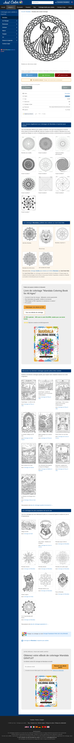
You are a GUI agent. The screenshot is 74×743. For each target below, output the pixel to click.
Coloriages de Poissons (46, 438)
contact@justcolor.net (52, 737)
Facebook (32, 719)
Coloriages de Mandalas (63, 543)
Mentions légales (41, 723)
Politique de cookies (50, 723)
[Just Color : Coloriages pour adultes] (13, 2)
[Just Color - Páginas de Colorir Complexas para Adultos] (42, 726)
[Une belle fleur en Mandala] (29, 240)
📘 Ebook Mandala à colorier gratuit (8, 50)
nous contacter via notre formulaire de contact (29, 737)
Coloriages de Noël (28, 533)
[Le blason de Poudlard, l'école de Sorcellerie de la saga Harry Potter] (45, 539)
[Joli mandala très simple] (46, 265)
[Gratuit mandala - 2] (45, 150)
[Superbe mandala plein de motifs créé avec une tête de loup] (46, 246)
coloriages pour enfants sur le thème (44, 270)
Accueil (3, 7)
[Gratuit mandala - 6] (63, 190)
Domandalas (67, 93)
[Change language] (72, 2)
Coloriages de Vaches (29, 467)
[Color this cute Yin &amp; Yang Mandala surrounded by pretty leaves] (28, 614)
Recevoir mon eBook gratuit (60, 666)
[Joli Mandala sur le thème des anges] (63, 564)
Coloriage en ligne (61, 7)
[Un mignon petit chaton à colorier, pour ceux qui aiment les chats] (28, 592)
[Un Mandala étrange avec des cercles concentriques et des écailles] (28, 150)
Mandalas (28, 11)
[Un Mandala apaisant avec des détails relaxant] (28, 564)
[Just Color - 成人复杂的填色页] (45, 726)
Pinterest (37, 719)
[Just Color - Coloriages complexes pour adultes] (31, 726)
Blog (35, 7)
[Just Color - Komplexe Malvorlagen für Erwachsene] (39, 726)
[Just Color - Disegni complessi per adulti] (34, 726)
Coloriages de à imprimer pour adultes (36, 640)
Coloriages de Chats (28, 596)
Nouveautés (20, 7)
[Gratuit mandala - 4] (45, 171)
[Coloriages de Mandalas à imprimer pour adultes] (22, 640)
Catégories (10, 7)
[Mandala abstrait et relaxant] (45, 564)
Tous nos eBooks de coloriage (34, 312)
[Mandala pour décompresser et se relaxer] (29, 265)
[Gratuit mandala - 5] (28, 190)
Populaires (28, 7)
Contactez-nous (33, 723)
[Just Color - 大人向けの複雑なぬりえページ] (48, 726)
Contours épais (6, 43)
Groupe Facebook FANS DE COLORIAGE (55, 633)
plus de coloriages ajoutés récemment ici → (41, 505)
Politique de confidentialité (58, 670)
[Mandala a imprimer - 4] (62, 240)
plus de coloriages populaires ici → (39, 624)
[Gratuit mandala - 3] (28, 171)
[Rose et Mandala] (63, 589)
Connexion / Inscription (63, 2)
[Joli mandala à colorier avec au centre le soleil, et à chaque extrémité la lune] (45, 586)
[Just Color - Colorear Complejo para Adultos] (37, 726)
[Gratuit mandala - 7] (28, 210)
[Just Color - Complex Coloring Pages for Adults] (27, 726)
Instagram (42, 719)
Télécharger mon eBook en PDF (34, 307)
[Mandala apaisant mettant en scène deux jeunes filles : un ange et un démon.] (63, 539)
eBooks (70, 7)
